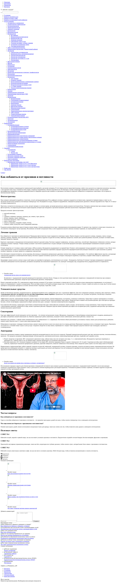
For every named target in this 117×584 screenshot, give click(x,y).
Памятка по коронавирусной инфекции (15, 20)
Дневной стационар (13, 29)
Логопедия (11, 50)
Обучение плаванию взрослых (16, 157)
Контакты (7, 6)
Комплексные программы (11, 160)
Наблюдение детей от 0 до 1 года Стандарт (23, 165)
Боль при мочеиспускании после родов (19, 473)
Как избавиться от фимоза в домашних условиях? (15, 526)
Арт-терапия (14, 78)
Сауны (13, 151)
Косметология (12, 34)
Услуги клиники (9, 21)
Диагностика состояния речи (19, 52)
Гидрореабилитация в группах (20, 126)
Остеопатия (11, 66)
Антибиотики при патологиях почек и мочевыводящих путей (19, 529)
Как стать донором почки (8, 532)
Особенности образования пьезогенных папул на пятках (17, 538)
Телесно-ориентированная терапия (21, 88)
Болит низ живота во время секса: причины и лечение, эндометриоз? (24, 363)
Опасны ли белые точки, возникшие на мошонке (15, 541)
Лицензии (7, 2)
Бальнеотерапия (15, 98)
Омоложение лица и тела (18, 41)
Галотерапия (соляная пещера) (20, 100)
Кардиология (11, 30)
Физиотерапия (12, 97)
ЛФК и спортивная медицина (16, 47)
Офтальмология (12, 69)
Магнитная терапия (16, 106)
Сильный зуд (8, 556)
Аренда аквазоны (13, 159)
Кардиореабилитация (14, 131)
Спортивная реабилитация (15, 146)
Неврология (11, 64)
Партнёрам (7, 3)
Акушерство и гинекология (16, 23)
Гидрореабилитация (13, 125)
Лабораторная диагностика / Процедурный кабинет (23, 49)
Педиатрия (11, 71)
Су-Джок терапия (16, 86)
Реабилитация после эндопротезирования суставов (22, 140)
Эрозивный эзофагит (10, 553)
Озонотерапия (15, 109)
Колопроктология (13, 32)
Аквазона (7, 148)
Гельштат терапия (16, 80)
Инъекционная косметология (19, 37)
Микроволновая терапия (18, 108)
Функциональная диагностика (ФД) (18, 117)
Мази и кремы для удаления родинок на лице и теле (23, 496)
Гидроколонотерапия (17, 101)
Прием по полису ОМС (11, 18)
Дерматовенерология (14, 27)
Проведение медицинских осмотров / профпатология (23, 72)
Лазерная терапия (16, 105)
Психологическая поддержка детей (21, 84)
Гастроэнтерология (13, 26)
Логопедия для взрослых (18, 57)
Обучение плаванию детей (15, 156)
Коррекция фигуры (16, 38)
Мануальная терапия (14, 61)
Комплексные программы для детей (18, 162)
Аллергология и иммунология (16, 24)
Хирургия (10, 118)
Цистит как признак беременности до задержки (15, 535)
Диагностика (8, 573)
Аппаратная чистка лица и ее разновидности (17, 275)
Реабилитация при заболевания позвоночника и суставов (24, 142)
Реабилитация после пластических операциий (21, 135)
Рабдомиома (7, 563)
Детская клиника (9, 575)
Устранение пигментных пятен (20, 44)
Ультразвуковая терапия (18, 115)
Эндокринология (13, 120)
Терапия (10, 91)
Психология (11, 77)
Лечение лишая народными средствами (19, 485)
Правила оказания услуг (11, 17)
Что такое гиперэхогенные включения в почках (14, 544)
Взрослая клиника (9, 576)
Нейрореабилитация (13, 134)
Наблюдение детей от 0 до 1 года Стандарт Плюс (25, 166)
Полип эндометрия (9, 550)
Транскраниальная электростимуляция (22, 111)
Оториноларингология (14, 67)
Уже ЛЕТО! (7, 169)
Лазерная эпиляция (16, 40)
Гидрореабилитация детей (18, 129)
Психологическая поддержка (19, 83)
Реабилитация (12, 89)
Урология (10, 95)
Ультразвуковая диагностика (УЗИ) (18, 94)
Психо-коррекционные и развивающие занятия (25, 81)
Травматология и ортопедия (16, 92)
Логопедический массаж (18, 55)
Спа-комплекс (12, 149)
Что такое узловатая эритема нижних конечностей (22, 508)
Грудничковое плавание (14, 154)
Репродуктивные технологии (16, 143)
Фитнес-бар (14, 152)
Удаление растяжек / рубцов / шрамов (22, 43)
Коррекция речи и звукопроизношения (22, 54)
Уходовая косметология (18, 46)
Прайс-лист (7, 168)
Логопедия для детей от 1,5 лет (20, 58)
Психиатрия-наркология (15, 75)
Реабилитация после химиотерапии (18, 139)
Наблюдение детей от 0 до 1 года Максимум (24, 163)
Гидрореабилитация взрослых (19, 128)
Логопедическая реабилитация (17, 132)
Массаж (10, 63)
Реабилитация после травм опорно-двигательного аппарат (25, 137)
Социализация (12, 145)
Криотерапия (15, 103)
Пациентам (7, 5)
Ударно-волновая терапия (18, 114)
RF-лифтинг (14, 35)
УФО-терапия (15, 112)
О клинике (7, 15)
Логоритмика (15, 60)
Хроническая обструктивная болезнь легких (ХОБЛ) (19, 559)
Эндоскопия (11, 122)
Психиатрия (11, 74)
